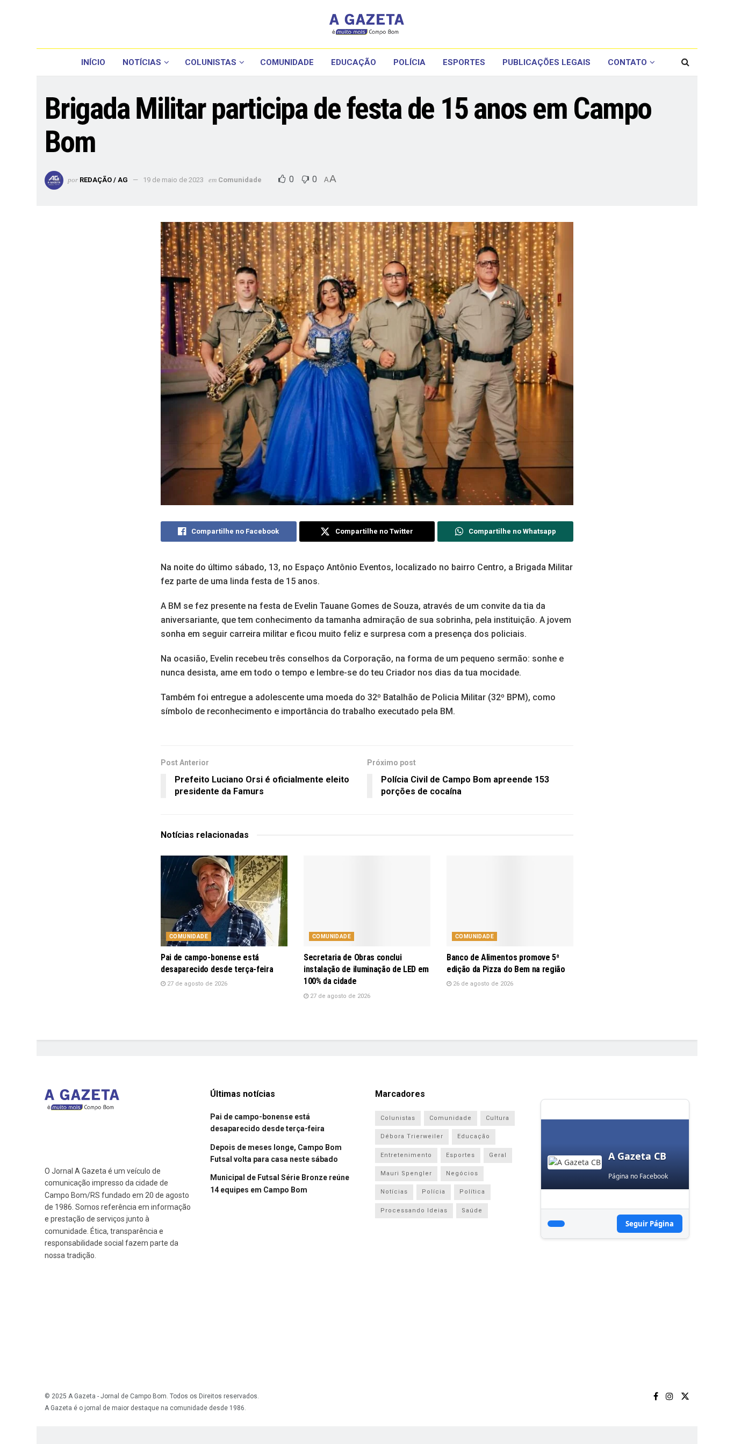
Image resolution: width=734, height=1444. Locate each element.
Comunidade (287, 62)
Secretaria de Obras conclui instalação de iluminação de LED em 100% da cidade (366, 969)
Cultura (497, 1118)
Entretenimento (406, 1155)
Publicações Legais (546, 62)
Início (93, 62)
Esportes (464, 62)
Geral (498, 1155)
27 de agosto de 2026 (196, 983)
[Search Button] (685, 62)
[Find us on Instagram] (669, 1396)
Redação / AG (104, 180)
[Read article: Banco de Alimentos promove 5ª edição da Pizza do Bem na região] (510, 901)
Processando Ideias (414, 1210)
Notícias (142, 62)
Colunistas (210, 62)
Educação (353, 62)
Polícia (409, 62)
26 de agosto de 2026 (482, 983)
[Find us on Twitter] (685, 1396)
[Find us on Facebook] (655, 1396)
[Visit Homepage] (367, 24)
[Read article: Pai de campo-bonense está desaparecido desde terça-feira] (224, 901)
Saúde (472, 1210)
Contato (627, 62)
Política (472, 1191)
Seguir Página (649, 1224)
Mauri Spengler (406, 1173)
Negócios (462, 1173)
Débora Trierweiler (411, 1136)
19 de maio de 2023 (173, 180)
